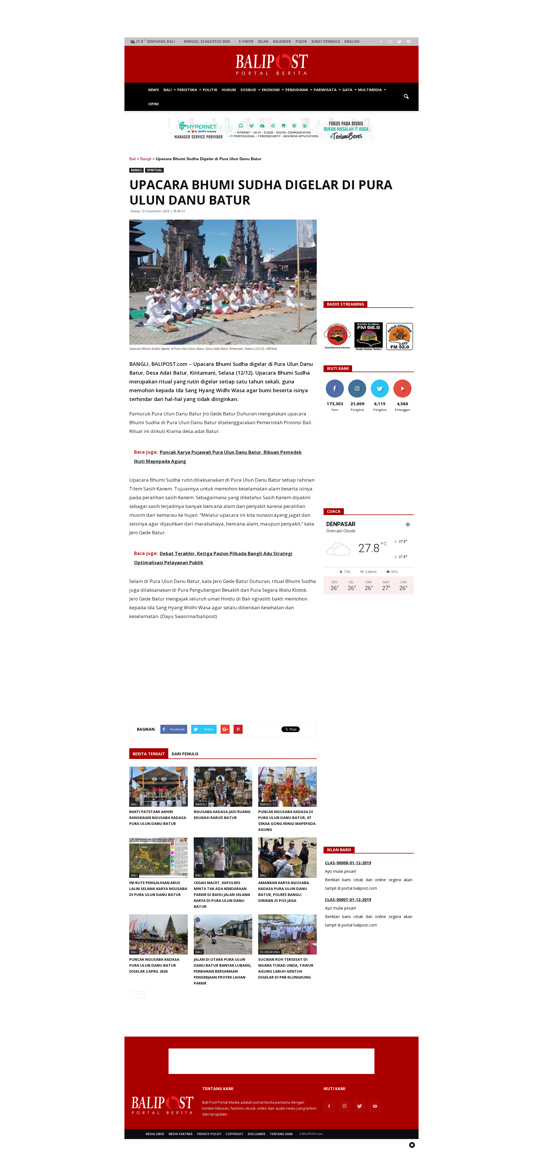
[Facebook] (380, 41)
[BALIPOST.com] (271, 64)
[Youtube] (408, 41)
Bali (167, 89)
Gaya (347, 89)
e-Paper (246, 41)
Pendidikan (296, 89)
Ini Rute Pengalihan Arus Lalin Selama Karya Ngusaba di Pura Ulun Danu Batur (158, 888)
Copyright (234, 1134)
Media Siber (155, 1134)
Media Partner (181, 1134)
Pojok (301, 41)
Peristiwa (187, 89)
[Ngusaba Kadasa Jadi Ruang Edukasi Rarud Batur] (223, 787)
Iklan (263, 41)
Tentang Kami (281, 1134)
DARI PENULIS (185, 753)
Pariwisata (325, 89)
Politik (210, 89)
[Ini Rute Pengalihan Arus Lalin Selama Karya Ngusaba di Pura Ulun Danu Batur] (158, 857)
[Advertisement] (272, 18)
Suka (334, 381)
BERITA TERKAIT (149, 753)
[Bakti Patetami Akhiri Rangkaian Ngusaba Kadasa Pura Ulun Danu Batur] (158, 787)
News (153, 89)
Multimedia (370, 89)
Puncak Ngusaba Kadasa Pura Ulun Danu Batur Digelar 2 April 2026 (154, 965)
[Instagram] (390, 41)
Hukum (229, 89)
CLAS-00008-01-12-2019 (348, 862)
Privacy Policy (209, 1134)
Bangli (145, 158)
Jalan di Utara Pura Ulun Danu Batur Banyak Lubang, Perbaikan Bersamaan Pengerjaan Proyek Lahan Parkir (223, 971)
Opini (153, 103)
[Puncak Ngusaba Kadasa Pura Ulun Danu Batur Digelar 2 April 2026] (158, 934)
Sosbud (248, 89)
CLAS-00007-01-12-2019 (348, 899)
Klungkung (270, 952)
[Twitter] (399, 41)
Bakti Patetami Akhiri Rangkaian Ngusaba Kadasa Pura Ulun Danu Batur (157, 817)
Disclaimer (256, 1134)
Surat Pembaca (325, 41)
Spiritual (154, 170)
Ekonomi (271, 89)
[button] (406, 97)
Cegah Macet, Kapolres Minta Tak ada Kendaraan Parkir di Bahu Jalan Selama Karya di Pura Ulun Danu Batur (222, 894)
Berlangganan (404, 381)
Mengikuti (357, 381)
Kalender (282, 41)
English (351, 41)
